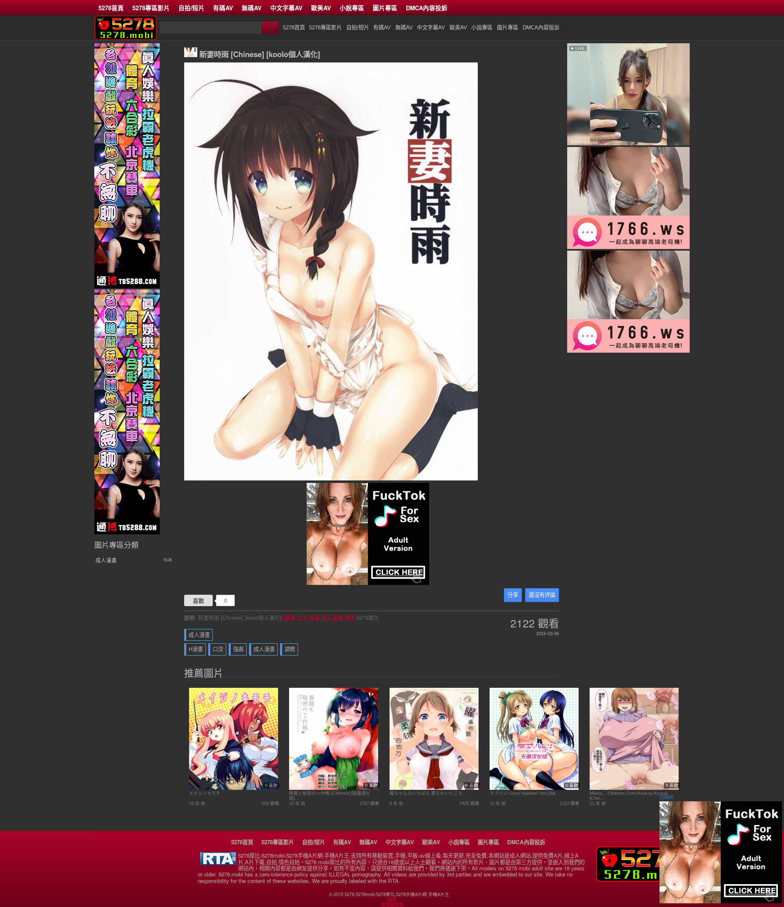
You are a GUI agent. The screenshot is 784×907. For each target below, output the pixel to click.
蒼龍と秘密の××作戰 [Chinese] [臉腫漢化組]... (329, 795)
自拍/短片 (191, 8)
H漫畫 (288, 617)
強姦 (315, 617)
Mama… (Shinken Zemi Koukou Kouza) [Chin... (629, 795)
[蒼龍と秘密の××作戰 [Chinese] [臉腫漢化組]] (333, 788)
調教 (350, 617)
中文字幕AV (286, 8)
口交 (302, 617)
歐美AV (321, 8)
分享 (513, 595)
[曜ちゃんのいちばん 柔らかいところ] (434, 788)
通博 (392, 899)
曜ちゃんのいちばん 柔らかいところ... (428, 793)
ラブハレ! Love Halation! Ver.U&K (523, 793)
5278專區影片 (151, 8)
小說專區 (352, 8)
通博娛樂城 (392, 904)
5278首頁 (111, 8)
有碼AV (223, 8)
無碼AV (252, 8)
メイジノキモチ (204, 793)
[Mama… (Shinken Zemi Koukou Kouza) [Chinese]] (634, 788)
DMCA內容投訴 (427, 8)
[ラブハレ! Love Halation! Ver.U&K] (534, 788)
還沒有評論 (542, 595)
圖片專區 (385, 8)
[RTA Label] (218, 863)
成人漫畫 (332, 617)
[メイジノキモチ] (233, 788)
